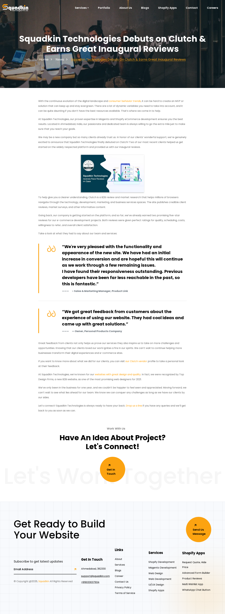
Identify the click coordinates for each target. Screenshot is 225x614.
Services (81, 8)
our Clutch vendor (136, 361)
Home (44, 59)
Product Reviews (192, 578)
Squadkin (43, 581)
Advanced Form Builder (196, 573)
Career (119, 576)
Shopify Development (161, 562)
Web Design (155, 573)
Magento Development (162, 567)
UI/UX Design (156, 584)
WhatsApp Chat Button (196, 590)
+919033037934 (90, 582)
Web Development (159, 579)
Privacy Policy (123, 587)
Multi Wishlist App (192, 584)
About (118, 559)
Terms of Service (125, 593)
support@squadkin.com (95, 576)
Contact (192, 8)
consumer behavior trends (125, 101)
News (60, 59)
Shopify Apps (167, 8)
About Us (125, 8)
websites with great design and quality (118, 374)
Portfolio (104, 8)
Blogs (145, 8)
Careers (212, 8)
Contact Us (121, 582)
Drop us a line (134, 405)
